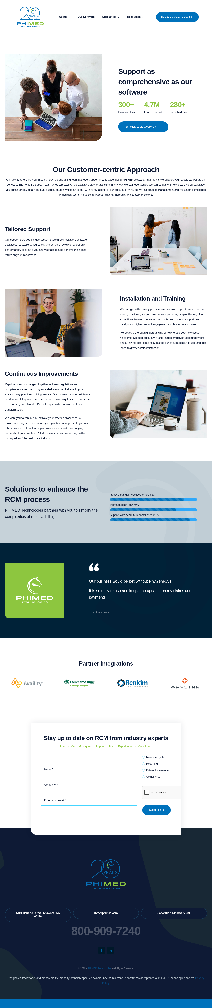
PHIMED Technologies (99, 968)
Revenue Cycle (155, 757)
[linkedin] (110, 950)
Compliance (153, 776)
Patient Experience (157, 770)
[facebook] (101, 950)
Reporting (152, 763)
